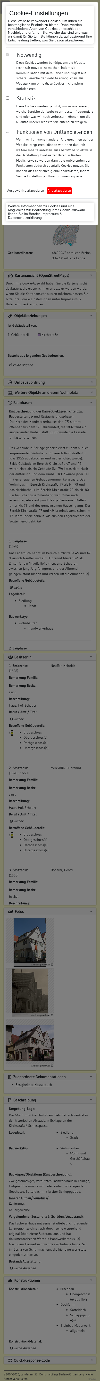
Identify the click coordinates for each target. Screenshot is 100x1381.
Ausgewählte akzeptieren (25, 190)
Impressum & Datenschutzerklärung (35, 216)
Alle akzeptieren (59, 190)
